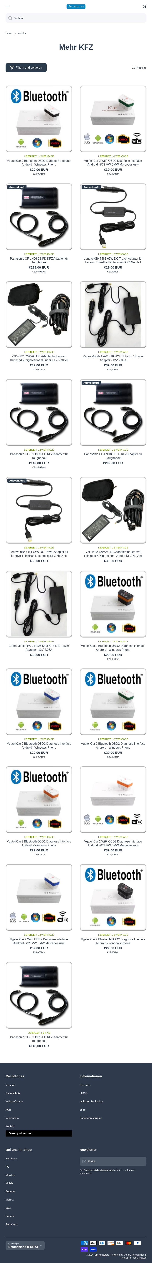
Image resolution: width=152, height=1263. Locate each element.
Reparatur (11, 1224)
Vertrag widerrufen (20, 1133)
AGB (8, 1109)
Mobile (9, 1183)
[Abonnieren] (141, 1161)
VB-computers (102, 1255)
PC (7, 1166)
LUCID (83, 1093)
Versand (10, 1085)
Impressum (12, 1117)
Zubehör (11, 1191)
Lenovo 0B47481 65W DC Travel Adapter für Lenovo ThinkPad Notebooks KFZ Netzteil (113, 260)
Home (9, 33)
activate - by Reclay (91, 1101)
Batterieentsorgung (91, 1117)
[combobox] (76, 18)
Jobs (82, 1109)
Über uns (85, 1085)
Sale (8, 1207)
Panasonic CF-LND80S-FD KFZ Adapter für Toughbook (39, 260)
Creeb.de (141, 1257)
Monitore (11, 1175)
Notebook (11, 1158)
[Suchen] (9, 18)
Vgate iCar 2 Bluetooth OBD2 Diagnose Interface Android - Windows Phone (39, 162)
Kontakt (10, 1126)
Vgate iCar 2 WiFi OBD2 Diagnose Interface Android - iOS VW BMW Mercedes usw (113, 162)
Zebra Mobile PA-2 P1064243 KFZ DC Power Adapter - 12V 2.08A (113, 358)
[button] (144, 6)
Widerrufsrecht (14, 1101)
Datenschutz (13, 1093)
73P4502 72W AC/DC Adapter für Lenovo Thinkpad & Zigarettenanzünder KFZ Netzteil (38, 358)
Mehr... (10, 1199)
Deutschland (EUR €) (23, 1246)
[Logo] (76, 6)
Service (10, 1216)
